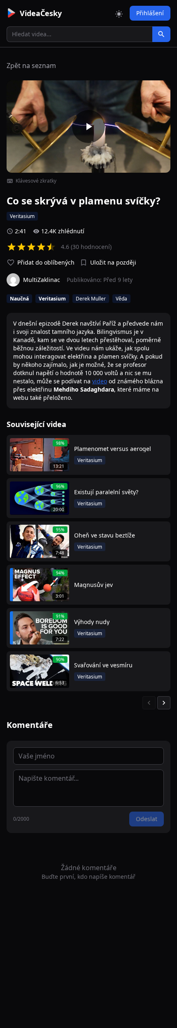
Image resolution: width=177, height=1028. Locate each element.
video (99, 381)
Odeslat (146, 819)
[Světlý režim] (119, 13)
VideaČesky (41, 13)
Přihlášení (150, 13)
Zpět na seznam (31, 65)
